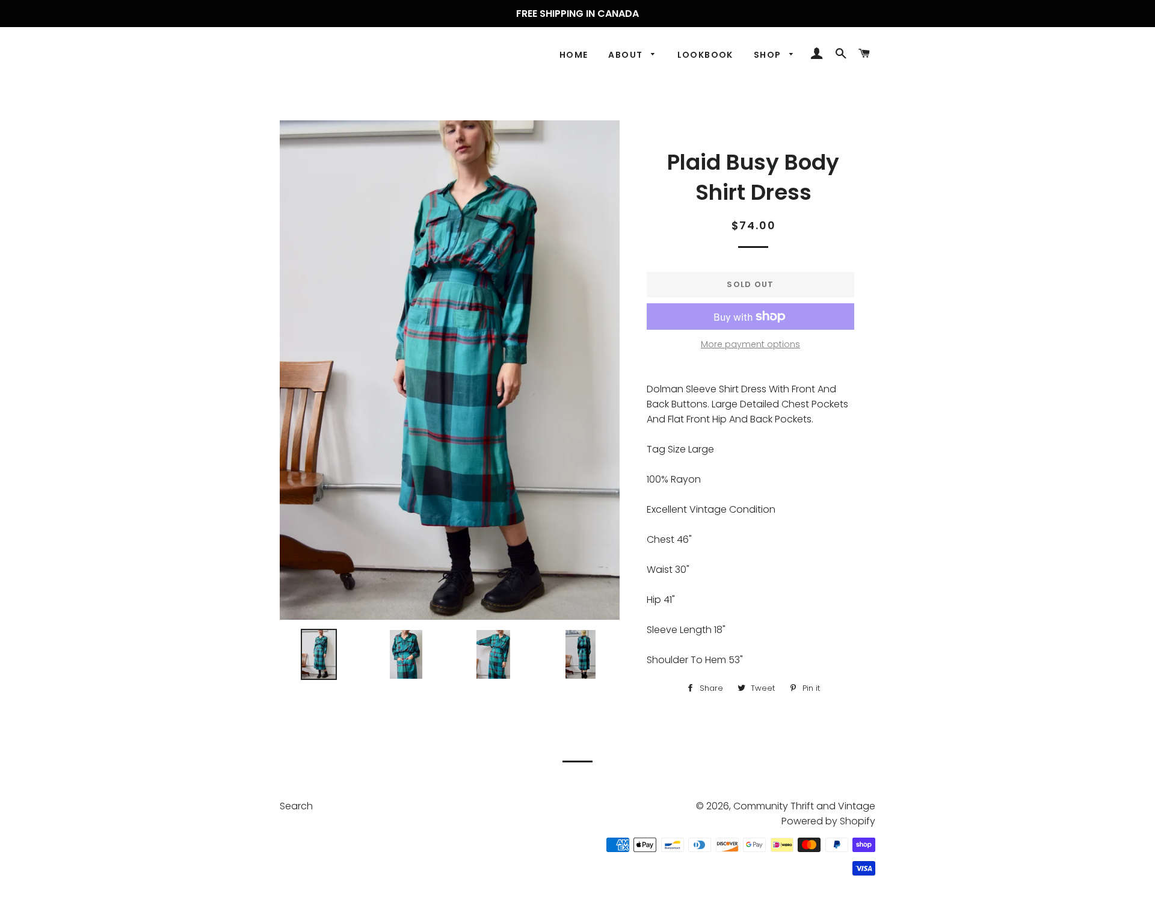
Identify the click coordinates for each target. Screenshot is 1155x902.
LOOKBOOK (705, 55)
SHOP (769, 55)
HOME (573, 55)
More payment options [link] (750, 344)
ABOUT (626, 55)
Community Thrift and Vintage (804, 806)
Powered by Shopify (828, 821)
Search (296, 806)
